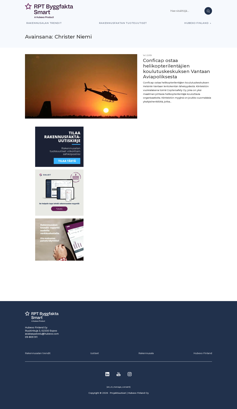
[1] (59, 166)
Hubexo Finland (196, 23)
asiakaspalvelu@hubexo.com (42, 333)
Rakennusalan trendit (44, 23)
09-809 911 (31, 337)
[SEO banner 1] (59, 214)
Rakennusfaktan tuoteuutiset (123, 23)
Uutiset (94, 353)
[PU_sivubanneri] (59, 259)
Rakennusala (146, 353)
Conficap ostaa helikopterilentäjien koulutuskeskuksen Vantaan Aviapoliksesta (176, 68)
